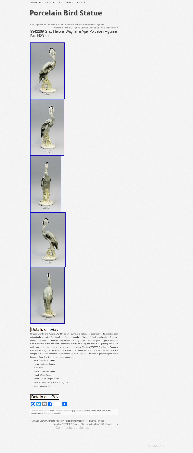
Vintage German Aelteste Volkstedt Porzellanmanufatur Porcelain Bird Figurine (67, 24)
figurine (93, 411)
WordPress (160, 446)
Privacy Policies (53, 3)
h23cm (102, 411)
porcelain (34, 413)
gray (73, 411)
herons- (108, 411)
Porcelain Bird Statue (66, 13)
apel (85, 411)
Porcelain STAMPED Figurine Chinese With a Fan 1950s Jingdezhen (85, 27)
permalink (57, 413)
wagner (40, 413)
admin (52, 411)
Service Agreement (75, 3)
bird (88, 411)
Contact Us (36, 3)
